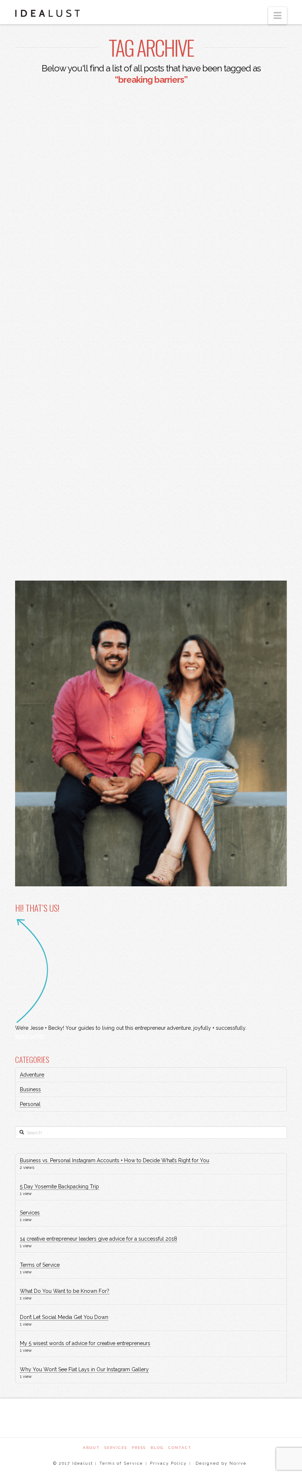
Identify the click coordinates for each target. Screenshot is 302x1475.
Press (139, 1448)
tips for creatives (110, 525)
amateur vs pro (41, 289)
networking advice (46, 525)
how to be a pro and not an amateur (69, 424)
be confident (94, 289)
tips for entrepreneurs (52, 542)
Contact (180, 1448)
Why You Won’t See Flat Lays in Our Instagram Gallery (84, 1369)
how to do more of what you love (66, 491)
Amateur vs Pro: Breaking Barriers (79, 193)
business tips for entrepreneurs (65, 340)
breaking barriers (45, 306)
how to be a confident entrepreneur (70, 407)
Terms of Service (40, 1265)
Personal (30, 1104)
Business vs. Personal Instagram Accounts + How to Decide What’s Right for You (114, 1160)
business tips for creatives (56, 323)
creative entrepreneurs (53, 356)
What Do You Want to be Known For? (64, 1291)
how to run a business (51, 508)
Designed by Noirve (220, 1463)
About (91, 1448)
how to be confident (48, 441)
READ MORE (30, 1037)
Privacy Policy (168, 1463)
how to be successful (50, 458)
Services (30, 1213)
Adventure (32, 1075)
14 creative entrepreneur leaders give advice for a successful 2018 (98, 1239)
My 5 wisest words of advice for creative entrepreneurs (85, 1343)
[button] (277, 15)
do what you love (45, 373)
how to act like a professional (62, 390)
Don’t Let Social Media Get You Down (64, 1317)
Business (30, 1089)
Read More (40, 248)
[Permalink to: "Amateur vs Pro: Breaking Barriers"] (80, 136)
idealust (107, 508)
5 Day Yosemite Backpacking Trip (59, 1186)
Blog (157, 1448)
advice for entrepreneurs (56, 272)
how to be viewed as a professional (69, 475)
